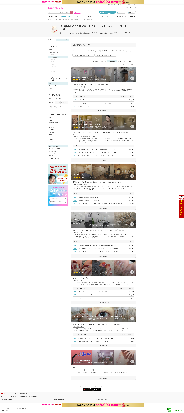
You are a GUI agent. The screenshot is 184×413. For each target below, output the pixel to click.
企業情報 (2, 408)
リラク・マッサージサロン (89, 16)
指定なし (51, 117)
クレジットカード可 (81, 19)
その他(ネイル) (118, 50)
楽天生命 (128, 4)
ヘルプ (111, 8)
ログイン (112, 12)
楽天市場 (133, 4)
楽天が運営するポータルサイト (101, 399)
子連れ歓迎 (51, 132)
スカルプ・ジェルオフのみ (108, 50)
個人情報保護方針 (9, 408)
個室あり (51, 134)
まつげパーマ (95, 51)
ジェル (89, 48)
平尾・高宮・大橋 (66, 19)
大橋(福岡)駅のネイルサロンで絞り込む (83, 55)
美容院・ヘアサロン (53, 16)
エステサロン (77, 16)
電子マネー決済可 (53, 151)
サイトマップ (87, 386)
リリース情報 (103, 386)
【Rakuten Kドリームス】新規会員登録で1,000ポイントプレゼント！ (24, 396)
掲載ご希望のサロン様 (131, 8)
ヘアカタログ (101, 16)
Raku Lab (132, 16)
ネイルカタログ (110, 16)
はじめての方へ (105, 8)
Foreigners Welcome (54, 158)
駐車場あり (51, 139)
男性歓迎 (51, 155)
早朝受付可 (51, 120)
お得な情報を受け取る (119, 8)
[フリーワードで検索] (71, 12)
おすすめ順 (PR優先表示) (99, 61)
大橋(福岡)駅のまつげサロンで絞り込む (105, 55)
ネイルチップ (116, 48)
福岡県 (60, 19)
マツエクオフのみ (111, 51)
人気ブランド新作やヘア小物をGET (56, 399)
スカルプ (94, 48)
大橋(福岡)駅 (73, 19)
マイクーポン (122, 12)
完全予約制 (51, 127)
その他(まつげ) (119, 51)
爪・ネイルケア (91, 50)
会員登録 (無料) (104, 12)
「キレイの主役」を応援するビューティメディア (11, 399)
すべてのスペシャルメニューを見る (125, 96)
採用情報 (24, 408)
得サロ (50, 88)
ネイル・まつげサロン (66, 16)
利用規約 (81, 386)
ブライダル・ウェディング (125, 48)
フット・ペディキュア (107, 48)
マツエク (89, 51)
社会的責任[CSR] (17, 408)
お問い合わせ (93, 386)
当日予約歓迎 (52, 129)
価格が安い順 (121, 61)
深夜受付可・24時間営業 (54, 122)
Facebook (110, 386)
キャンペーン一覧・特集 (122, 16)
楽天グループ (122, 4)
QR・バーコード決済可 (54, 148)
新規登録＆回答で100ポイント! (113, 4)
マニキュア (99, 48)
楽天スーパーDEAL (53, 85)
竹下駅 (52, 69)
